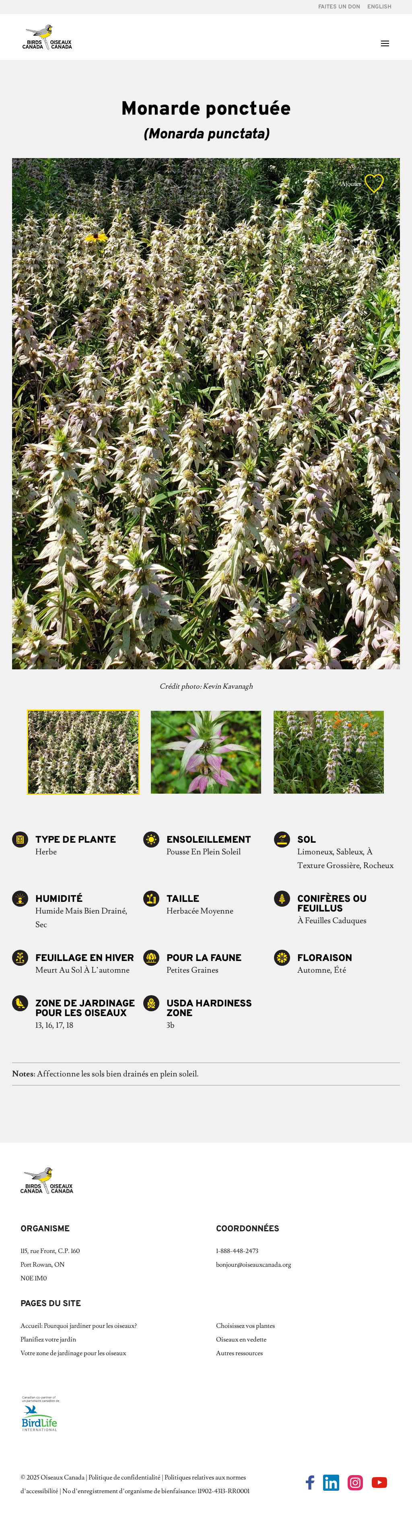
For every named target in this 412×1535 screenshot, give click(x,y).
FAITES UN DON (339, 7)
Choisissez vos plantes (245, 1326)
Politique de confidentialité (125, 1477)
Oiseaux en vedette (241, 1339)
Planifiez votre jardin (48, 1339)
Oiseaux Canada (62, 1477)
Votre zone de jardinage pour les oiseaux (73, 1353)
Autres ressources (239, 1353)
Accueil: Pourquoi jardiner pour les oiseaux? (79, 1326)
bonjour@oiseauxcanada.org (253, 1265)
